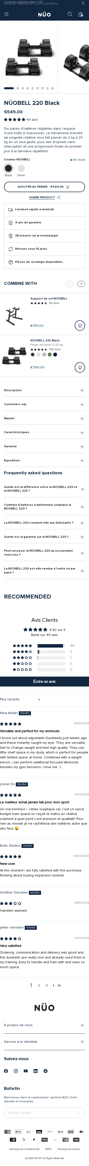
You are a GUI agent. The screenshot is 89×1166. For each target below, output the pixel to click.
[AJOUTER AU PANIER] (80, 325)
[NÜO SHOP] (44, 1007)
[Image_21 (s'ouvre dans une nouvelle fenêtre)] (45, 1071)
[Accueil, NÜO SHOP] (44, 14)
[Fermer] (83, 4)
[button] (9, 88)
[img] (10, 724)
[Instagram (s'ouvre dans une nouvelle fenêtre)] (16, 1071)
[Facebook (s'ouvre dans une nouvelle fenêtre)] (6, 1071)
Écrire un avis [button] (44, 682)
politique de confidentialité (24, 1149)
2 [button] (39, 985)
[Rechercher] (69, 14)
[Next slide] (81, 284)
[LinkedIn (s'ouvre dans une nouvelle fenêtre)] (36, 1071)
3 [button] (47, 985)
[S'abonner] (79, 1112)
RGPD (48, 1149)
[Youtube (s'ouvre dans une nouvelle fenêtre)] (26, 1071)
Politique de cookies (68, 1149)
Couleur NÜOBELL (17, 159)
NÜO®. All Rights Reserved (49, 1158)
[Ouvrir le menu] (6, 14)
